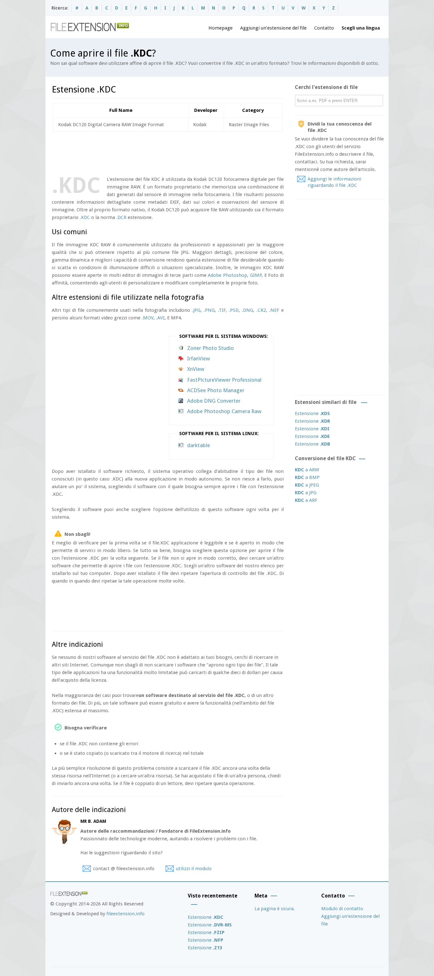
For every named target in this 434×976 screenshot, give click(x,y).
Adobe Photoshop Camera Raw (224, 411)
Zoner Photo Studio (210, 348)
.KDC (85, 217)
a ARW (307, 470)
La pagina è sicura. (274, 908)
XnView (195, 369)
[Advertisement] (167, 152)
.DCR (121, 217)
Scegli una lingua (361, 28)
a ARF (306, 500)
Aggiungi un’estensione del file (273, 28)
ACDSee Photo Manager (215, 390)
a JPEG (307, 485)
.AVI (160, 318)
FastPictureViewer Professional (224, 380)
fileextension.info (125, 914)
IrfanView (198, 358)
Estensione (312, 413)
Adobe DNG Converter (214, 401)
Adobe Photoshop (227, 275)
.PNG (209, 310)
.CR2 (261, 310)
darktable (198, 445)
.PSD (234, 310)
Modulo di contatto (342, 908)
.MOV (147, 318)
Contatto (324, 28)
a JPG (305, 492)
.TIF (222, 310)
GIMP (255, 275)
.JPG (196, 310)
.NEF (274, 310)
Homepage (220, 28)
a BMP (307, 477)
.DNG (247, 310)
